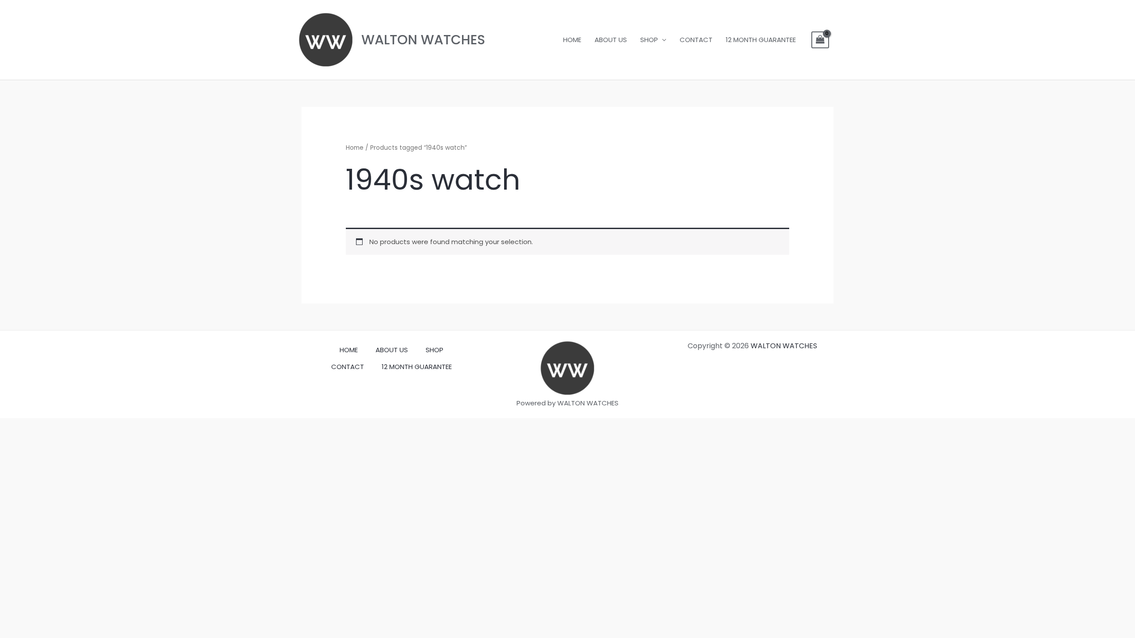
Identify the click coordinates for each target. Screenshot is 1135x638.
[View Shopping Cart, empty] (820, 39)
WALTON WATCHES (423, 39)
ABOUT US (611, 39)
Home (355, 148)
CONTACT (696, 39)
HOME (572, 39)
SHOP (649, 39)
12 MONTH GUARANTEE (761, 39)
